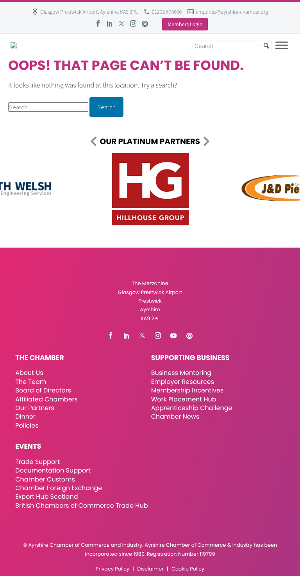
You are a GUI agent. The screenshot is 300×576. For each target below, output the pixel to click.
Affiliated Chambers (46, 399)
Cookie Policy (187, 569)
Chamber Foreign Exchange (58, 487)
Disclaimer (150, 569)
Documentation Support (53, 470)
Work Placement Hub (183, 399)
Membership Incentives (187, 390)
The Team (30, 381)
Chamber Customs (45, 479)
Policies (26, 425)
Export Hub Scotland (46, 496)
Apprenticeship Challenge (191, 407)
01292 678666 (167, 11)
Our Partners (34, 407)
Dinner (25, 416)
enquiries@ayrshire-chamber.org (232, 11)
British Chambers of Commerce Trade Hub (81, 505)
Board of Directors (43, 390)
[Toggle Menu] (281, 45)
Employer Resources (182, 381)
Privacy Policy (112, 569)
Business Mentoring (181, 372)
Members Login (185, 24)
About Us (29, 372)
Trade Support (37, 461)
